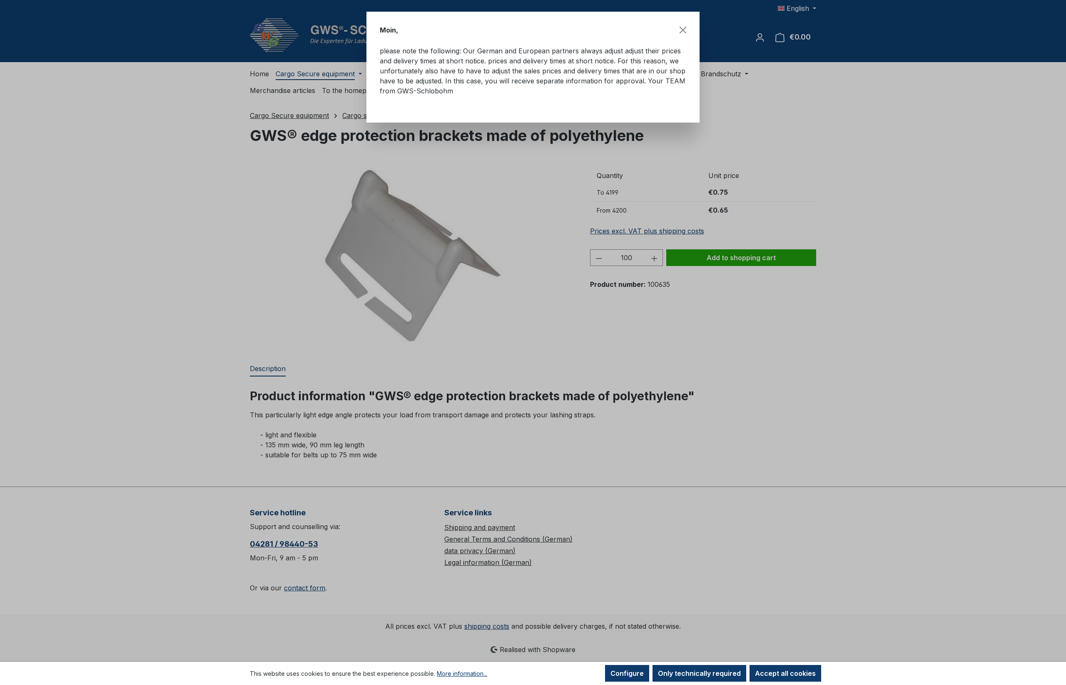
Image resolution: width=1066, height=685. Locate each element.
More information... (462, 673)
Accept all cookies (785, 673)
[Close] (683, 30)
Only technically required (699, 673)
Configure (627, 673)
